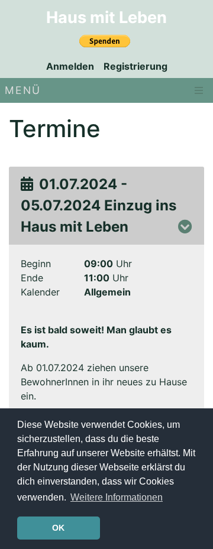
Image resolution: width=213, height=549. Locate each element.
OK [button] (58, 527)
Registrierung (135, 66)
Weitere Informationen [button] (116, 497)
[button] (185, 226)
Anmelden (70, 66)
